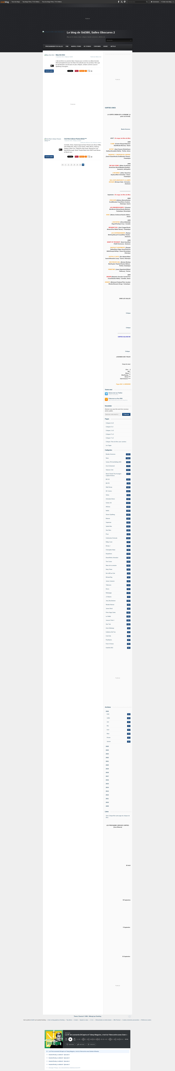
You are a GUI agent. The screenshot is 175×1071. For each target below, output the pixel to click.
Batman (108, 518)
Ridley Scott (109, 542)
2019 (107, 768)
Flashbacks (109, 640)
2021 (107, 761)
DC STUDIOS (87, 46)
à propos (92, 1044)
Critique (128, 313)
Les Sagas (108, 445)
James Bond (109, 608)
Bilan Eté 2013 (60, 55)
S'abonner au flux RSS (115, 398)
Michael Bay (109, 577)
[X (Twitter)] (121, 2)
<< (62, 164)
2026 (107, 711)
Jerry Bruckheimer (110, 600)
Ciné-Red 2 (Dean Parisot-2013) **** (75, 139)
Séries (107, 495)
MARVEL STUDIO (76, 46)
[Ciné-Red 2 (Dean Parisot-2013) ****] (53, 140)
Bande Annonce (125, 129)
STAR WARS (97, 46)
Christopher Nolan (110, 549)
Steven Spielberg (110, 514)
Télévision (108, 585)
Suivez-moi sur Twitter (115, 393)
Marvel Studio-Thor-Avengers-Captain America (114, 474)
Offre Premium (117, 1020)
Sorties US (109, 502)
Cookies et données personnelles (130, 1020)
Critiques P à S (110, 434)
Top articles (69, 1020)
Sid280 (33, 1020)
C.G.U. (92, 1020)
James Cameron (110, 581)
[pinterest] (125, 2)
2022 (107, 757)
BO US (108, 479)
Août (108, 714)
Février (108, 737)
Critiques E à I (109, 426)
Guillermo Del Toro (111, 632)
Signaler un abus (84, 1020)
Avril (108, 729)
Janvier (109, 741)
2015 (107, 783)
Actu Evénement (110, 466)
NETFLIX (113, 46)
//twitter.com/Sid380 (113, 394)
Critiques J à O (110, 430)
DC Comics (109, 491)
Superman (108, 522)
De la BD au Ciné (110, 573)
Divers (107, 589)
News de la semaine (111, 565)
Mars (108, 733)
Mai (108, 726)
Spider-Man (109, 526)
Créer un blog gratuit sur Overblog (56, 1020)
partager (81, 1044)
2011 (107, 798)
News (107, 458)
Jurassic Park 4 (110, 620)
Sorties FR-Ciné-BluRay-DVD (113, 462)
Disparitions (109, 553)
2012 (107, 795)
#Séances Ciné (89, 142)
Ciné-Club (108, 636)
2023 (107, 754)
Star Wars (108, 530)
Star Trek (108, 624)
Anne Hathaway (110, 628)
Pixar (107, 534)
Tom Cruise (109, 561)
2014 (107, 787)
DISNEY (105, 46)
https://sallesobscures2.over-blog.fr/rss (118, 400)
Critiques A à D (110, 423)
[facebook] (118, 2)
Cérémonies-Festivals (111, 538)
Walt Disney (109, 487)
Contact (76, 1020)
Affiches (108, 506)
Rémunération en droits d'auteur (104, 1020)
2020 (107, 765)
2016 (107, 780)
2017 (107, 776)
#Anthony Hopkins (97, 142)
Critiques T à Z (110, 438)
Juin (108, 722)
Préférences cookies (146, 1020)
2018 (107, 772)
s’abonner (71, 1044)
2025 (107, 746)
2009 (107, 806)
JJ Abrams (108, 596)
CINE (67, 46)
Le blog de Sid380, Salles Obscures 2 (91, 32)
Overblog (98, 1016)
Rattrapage (109, 593)
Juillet (108, 718)
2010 (107, 802)
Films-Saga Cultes (111, 612)
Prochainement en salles (54, 46)
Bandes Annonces (110, 454)
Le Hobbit (108, 616)
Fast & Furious (110, 643)
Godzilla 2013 (109, 647)
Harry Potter (109, 569)
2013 (107, 791)
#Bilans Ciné (98, 56)
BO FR (107, 483)
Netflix (107, 510)
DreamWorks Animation (112, 557)
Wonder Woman (110, 604)
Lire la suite (49, 71)
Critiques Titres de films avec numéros (116, 441)
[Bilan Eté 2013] (49, 55)
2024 (107, 750)
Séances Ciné (109, 470)
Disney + (108, 546)
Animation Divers (110, 499)
